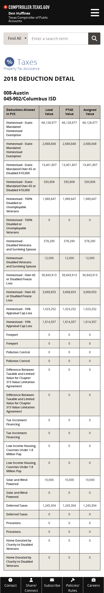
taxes (26, 62)
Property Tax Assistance (22, 68)
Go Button (94, 38)
